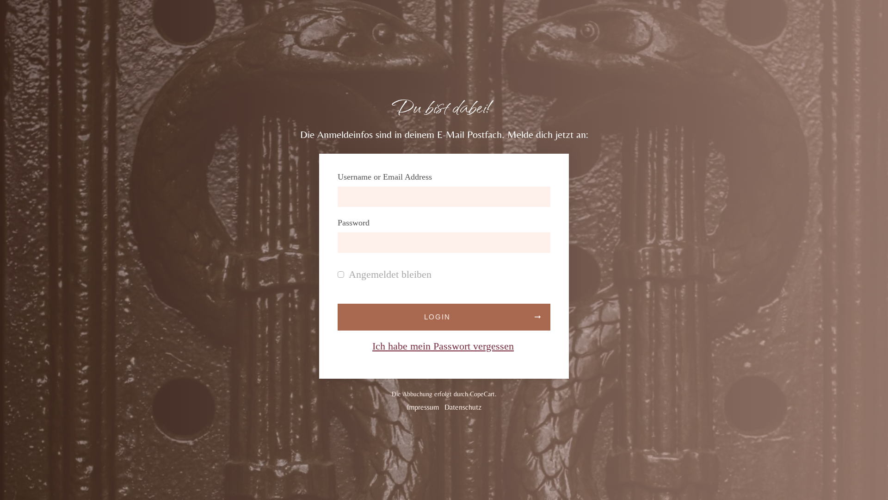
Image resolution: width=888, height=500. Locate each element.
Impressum (423, 407)
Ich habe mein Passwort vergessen (443, 346)
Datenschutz (462, 407)
